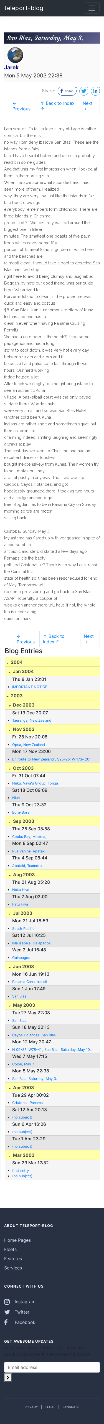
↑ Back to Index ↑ (57, 106)
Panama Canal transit (29, 982)
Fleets (10, 1249)
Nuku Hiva (20, 890)
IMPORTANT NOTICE (29, 687)
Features (13, 1258)
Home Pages (17, 1240)
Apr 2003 (23, 1087)
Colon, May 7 (23, 1064)
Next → (88, 106)
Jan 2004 (23, 671)
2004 (16, 662)
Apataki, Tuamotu (27, 866)
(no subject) (22, 1117)
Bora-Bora (20, 812)
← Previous (21, 106)
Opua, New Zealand (28, 745)
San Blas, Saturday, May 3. (34, 1079)
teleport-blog (24, 7)
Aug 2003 (23, 874)
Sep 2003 (23, 821)
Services (13, 1268)
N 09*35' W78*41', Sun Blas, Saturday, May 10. (51, 1050)
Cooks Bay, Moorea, (29, 837)
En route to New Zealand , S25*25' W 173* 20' (51, 759)
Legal (50, 1407)
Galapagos (21, 958)
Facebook (24, 1322)
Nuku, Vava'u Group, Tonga (35, 783)
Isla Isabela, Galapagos (31, 943)
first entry (20, 1171)
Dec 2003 (23, 705)
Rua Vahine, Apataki (28, 851)
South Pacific (23, 929)
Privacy (31, 1407)
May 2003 (23, 1005)
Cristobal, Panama (27, 1103)
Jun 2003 (23, 966)
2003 (16, 695)
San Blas (19, 996)
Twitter (21, 1312)
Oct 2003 (23, 768)
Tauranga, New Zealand (31, 720)
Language (71, 1407)
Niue (16, 798)
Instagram (24, 1301)
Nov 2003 (23, 729)
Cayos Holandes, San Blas (34, 1035)
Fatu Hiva (20, 904)
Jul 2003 (22, 913)
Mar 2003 (23, 1155)
